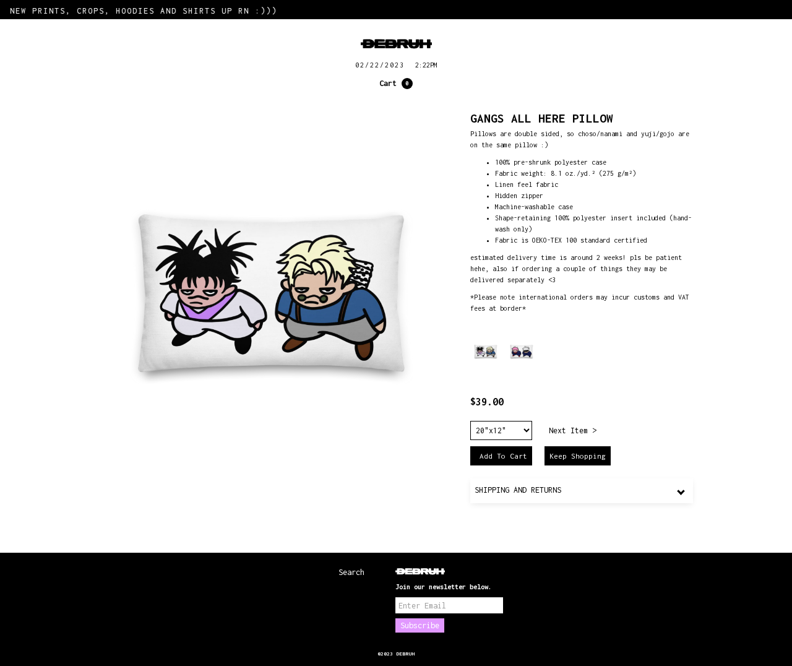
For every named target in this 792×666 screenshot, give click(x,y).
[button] (396, 83)
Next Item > (572, 430)
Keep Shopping (577, 456)
